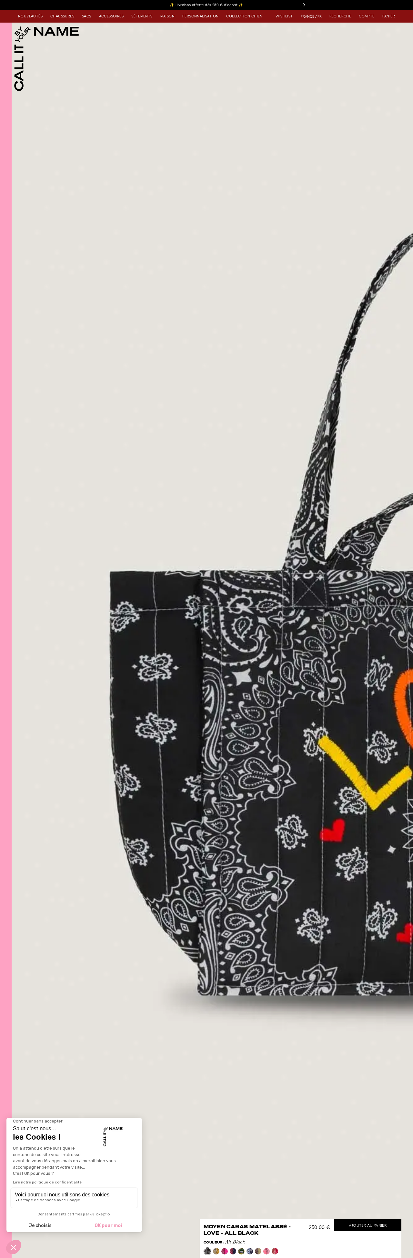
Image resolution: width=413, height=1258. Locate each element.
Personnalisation (200, 16)
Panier (388, 16)
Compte (366, 16)
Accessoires (111, 16)
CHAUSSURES (62, 16)
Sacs (86, 16)
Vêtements (142, 16)
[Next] (304, 4)
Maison (167, 16)
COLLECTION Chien (244, 16)
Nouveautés (30, 16)
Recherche (340, 16)
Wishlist (284, 16)
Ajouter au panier (368, 1225)
